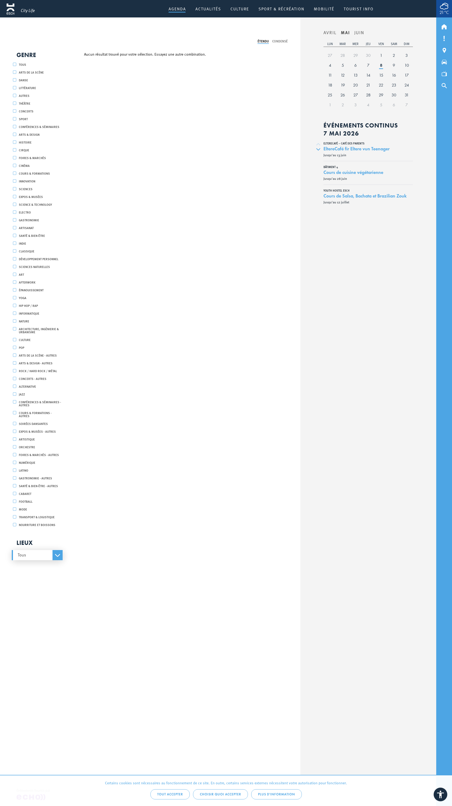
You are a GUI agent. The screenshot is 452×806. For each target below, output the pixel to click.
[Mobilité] (444, 61)
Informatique (29, 313)
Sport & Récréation (281, 9)
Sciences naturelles (34, 266)
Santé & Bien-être (32, 235)
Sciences (25, 189)
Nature (24, 321)
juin (359, 32)
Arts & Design (29, 134)
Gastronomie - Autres (35, 478)
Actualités (208, 9)
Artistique (27, 439)
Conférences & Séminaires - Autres (40, 403)
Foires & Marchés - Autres (39, 454)
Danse (23, 80)
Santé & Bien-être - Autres (38, 486)
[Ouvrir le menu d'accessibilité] (440, 794)
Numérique (27, 462)
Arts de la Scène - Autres (38, 355)
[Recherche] (444, 84)
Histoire (25, 142)
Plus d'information (276, 794)
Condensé (280, 41)
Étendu (263, 41)
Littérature (27, 88)
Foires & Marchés (32, 158)
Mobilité (324, 9)
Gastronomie (29, 220)
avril (330, 32)
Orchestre (27, 447)
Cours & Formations (34, 173)
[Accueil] (444, 26)
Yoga (22, 298)
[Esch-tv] (444, 73)
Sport (23, 119)
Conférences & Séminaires (39, 126)
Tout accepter (170, 794)
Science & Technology (35, 204)
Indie (22, 243)
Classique (26, 251)
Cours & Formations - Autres (35, 414)
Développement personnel (38, 259)
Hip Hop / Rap (28, 305)
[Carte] (444, 49)
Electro (25, 212)
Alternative (27, 386)
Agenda (177, 9)
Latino (23, 470)
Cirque (24, 150)
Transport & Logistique (37, 517)
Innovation (27, 181)
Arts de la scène (31, 72)
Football (25, 501)
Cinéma (24, 165)
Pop (21, 347)
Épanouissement (31, 290)
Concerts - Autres (32, 378)
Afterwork (27, 282)
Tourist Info (359, 9)
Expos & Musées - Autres (37, 431)
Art (21, 274)
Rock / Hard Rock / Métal (38, 371)
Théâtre (24, 103)
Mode (23, 509)
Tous (22, 64)
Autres (24, 95)
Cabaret (25, 493)
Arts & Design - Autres (35, 363)
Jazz (22, 394)
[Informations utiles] (444, 37)
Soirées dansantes (33, 423)
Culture (239, 9)
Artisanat (26, 228)
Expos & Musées (31, 196)
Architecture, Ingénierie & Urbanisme (39, 330)
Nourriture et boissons (37, 524)
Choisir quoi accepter (220, 794)
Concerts (26, 111)
